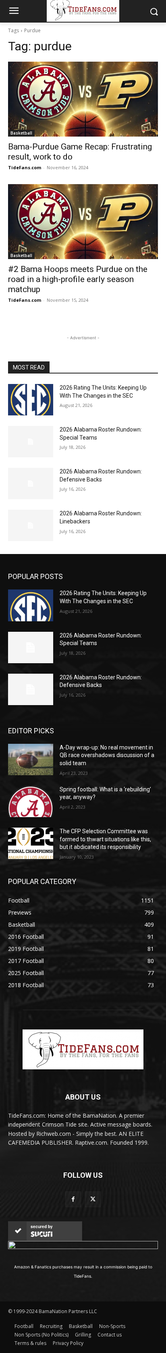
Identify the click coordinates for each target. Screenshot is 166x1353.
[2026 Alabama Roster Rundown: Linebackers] (30, 525)
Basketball (21, 133)
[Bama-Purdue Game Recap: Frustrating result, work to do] (83, 99)
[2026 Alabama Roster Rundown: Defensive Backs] (30, 483)
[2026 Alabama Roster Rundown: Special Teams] (30, 441)
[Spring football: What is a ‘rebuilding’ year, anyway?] (30, 801)
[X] (93, 1199)
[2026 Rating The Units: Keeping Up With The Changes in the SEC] (30, 399)
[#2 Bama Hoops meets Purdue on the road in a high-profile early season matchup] (83, 221)
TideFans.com (24, 167)
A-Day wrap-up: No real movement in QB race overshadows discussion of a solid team (107, 755)
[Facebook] (73, 1199)
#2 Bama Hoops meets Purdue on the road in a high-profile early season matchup (77, 279)
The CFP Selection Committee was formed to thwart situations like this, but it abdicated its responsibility (105, 839)
